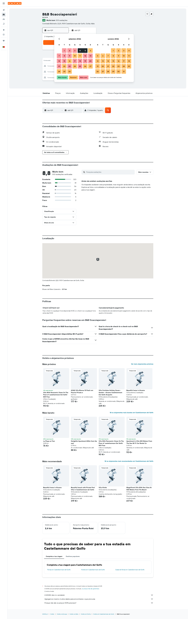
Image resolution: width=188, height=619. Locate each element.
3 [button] (74, 50)
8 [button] (64, 56)
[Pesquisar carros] (4, 19)
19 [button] (85, 61)
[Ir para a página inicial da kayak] (14, 3)
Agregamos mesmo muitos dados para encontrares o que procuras (69, 599)
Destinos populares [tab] (73, 556)
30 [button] (69, 71)
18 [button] (80, 61)
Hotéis (52, 614)
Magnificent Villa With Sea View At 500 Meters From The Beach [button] (139, 489)
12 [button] (85, 56)
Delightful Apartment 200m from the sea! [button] (84, 442)
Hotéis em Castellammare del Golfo (93, 570)
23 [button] (69, 66)
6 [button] (90, 50)
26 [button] (85, 66)
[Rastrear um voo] (4, 34)
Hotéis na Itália (74, 614)
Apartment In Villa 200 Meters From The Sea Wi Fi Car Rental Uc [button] (139, 442)
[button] (3, 3)
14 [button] (59, 61)
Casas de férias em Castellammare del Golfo (129, 570)
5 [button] (85, 50)
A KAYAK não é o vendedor (54, 595)
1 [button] (64, 50)
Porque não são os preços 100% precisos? (60, 603)
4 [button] (80, 50)
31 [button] (124, 71)
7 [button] (59, 56)
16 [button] (69, 61)
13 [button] (90, 56)
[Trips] (4, 41)
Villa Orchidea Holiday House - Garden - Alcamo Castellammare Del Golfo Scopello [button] (110, 392)
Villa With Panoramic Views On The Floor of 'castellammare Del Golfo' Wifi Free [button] (55, 395)
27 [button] (90, 66)
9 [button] (69, 56)
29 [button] (64, 71)
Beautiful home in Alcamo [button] (135, 390)
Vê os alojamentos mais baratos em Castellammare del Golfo (131, 413)
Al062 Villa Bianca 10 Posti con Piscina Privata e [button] (82, 391)
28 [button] (59, 71)
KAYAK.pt (45, 614)
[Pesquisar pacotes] (4, 24)
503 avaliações (61, 20)
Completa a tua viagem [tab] (54, 556)
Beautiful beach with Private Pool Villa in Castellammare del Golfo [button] (83, 489)
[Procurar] (4, 14)
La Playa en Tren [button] (49, 441)
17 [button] (75, 61)
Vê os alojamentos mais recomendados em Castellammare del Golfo (129, 461)
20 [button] (90, 61)
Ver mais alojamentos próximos (142, 364)
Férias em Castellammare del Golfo (59, 570)
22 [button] (64, 66)
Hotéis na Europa (62, 614)
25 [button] (80, 66)
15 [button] (64, 61)
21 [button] (59, 66)
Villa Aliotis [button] (103, 487)
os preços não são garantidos (90, 588)
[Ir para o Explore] (4, 30)
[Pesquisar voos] (4, 10)
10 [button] (75, 56)
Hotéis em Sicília (86, 614)
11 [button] (80, 56)
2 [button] (69, 50)
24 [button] (75, 66)
